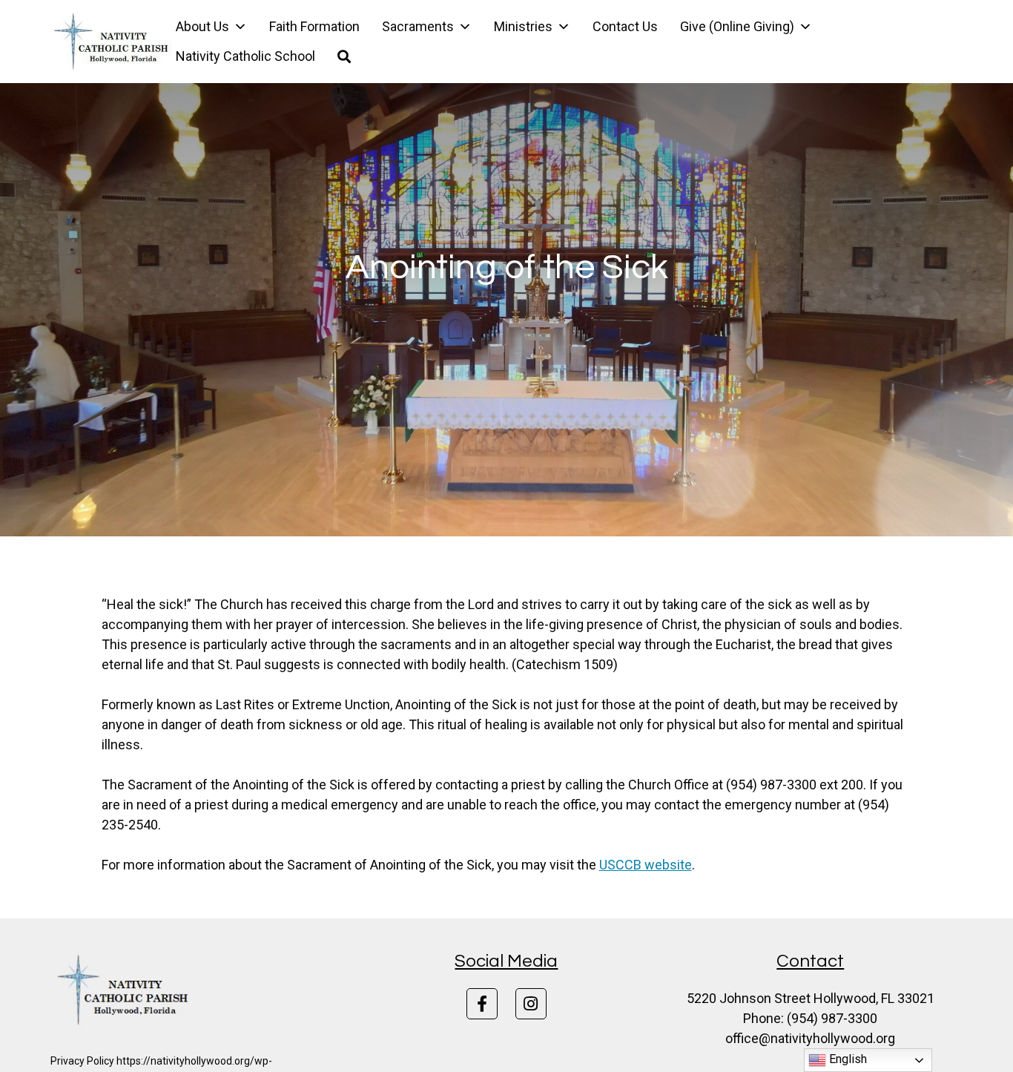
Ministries (523, 26)
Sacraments (418, 26)
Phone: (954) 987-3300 (810, 1018)
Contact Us (625, 26)
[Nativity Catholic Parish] (112, 41)
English (846, 1059)
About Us (202, 26)
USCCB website (645, 864)
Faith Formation (314, 26)
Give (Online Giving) (737, 26)
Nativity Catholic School (245, 56)
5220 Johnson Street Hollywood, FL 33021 (810, 998)
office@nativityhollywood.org (810, 1038)
